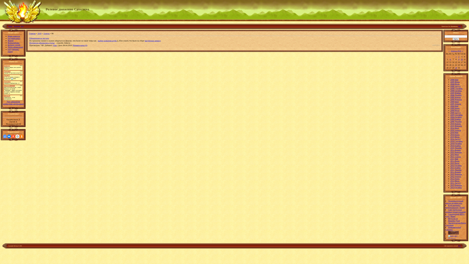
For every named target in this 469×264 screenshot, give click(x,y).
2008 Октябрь (456, 91)
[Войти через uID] (5, 136)
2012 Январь (455, 172)
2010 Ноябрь (455, 146)
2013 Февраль (456, 185)
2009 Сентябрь (456, 115)
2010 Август (455, 139)
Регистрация (17, 26)
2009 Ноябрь (455, 119)
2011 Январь (455, 150)
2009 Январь (455, 97)
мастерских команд (153, 41)
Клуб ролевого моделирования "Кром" (455, 206)
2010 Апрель (455, 130)
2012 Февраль (456, 174)
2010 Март (454, 128)
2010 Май (454, 133)
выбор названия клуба (107, 41)
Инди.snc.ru (453, 219)
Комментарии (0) (80, 45)
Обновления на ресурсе (39, 38)
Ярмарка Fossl (454, 221)
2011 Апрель (455, 157)
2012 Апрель (455, 177)
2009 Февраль (456, 100)
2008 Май (454, 80)
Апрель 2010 (456, 51)
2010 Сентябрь (456, 141)
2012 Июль (454, 181)
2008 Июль (454, 84)
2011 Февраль (456, 152)
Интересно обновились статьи (42, 43)
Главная (10, 26)
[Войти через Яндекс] (13, 136)
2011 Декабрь (455, 170)
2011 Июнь (454, 161)
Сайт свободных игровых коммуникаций (455, 211)
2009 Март (454, 102)
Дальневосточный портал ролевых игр (454, 202)
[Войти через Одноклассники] (22, 136)
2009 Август (455, 113)
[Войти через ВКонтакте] (9, 136)
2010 (39, 34)
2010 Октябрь (456, 144)
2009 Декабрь (456, 122)
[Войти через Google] (17, 136)
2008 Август (455, 86)
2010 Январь (455, 124)
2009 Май (454, 106)
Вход (22, 26)
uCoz (459, 246)
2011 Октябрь (456, 166)
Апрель (46, 34)
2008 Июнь (455, 82)
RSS (459, 26)
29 (456, 68)
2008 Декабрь (456, 95)
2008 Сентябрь (456, 89)
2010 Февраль (456, 126)
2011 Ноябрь (455, 168)
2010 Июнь (455, 135)
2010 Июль (454, 137)
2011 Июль (454, 163)
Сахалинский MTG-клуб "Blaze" (455, 215)
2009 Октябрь (456, 117)
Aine (55, 45)
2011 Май (454, 159)
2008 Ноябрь (455, 93)
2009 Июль (454, 111)
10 (462, 59)
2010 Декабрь (456, 148)
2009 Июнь (455, 108)
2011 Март (454, 155)
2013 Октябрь (456, 188)
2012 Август (455, 183)
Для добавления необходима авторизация (13, 103)
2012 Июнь (455, 179)
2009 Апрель (455, 104)
